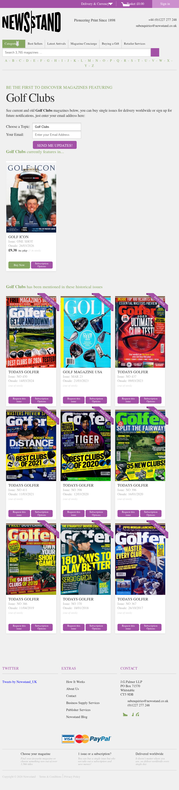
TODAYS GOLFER (23, 371)
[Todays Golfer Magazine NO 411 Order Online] (31, 479)
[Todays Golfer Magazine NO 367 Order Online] (140, 593)
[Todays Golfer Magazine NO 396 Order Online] (140, 479)
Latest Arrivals (56, 43)
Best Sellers (35, 43)
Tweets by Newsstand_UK (19, 681)
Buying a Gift (110, 43)
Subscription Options (41, 265)
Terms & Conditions (50, 776)
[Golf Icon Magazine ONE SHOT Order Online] (31, 231)
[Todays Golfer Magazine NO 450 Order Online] (31, 366)
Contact (71, 695)
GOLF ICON (18, 236)
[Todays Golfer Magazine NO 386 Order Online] (31, 593)
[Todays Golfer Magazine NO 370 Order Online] (86, 593)
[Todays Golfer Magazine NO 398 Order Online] (86, 479)
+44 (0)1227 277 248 (162, 19)
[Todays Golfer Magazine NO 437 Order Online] (140, 366)
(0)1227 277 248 (138, 705)
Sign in (165, 3)
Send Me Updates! (54, 145)
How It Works (75, 681)
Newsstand (29, 776)
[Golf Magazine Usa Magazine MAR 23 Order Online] (86, 366)
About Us (72, 688)
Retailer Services (134, 43)
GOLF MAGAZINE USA (82, 371)
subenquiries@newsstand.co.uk (156, 25)
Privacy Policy (72, 776)
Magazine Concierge (84, 43)
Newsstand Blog (76, 717)
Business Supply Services (83, 702)
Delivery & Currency (95, 3)
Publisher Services (78, 709)
